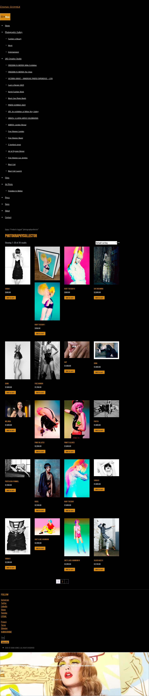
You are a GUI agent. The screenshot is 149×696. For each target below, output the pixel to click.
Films (7, 178)
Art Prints (9, 184)
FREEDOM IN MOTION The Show (20, 72)
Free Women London (16, 131)
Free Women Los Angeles (18, 158)
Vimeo (3, 609)
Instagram (5, 599)
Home (7, 26)
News (7, 204)
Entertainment (13, 52)
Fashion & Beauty (15, 39)
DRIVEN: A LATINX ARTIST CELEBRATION (23, 118)
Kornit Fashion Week (16, 92)
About (7, 211)
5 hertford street (14, 145)
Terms (3, 625)
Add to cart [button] (10, 298)
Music (10, 45)
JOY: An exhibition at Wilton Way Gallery (23, 112)
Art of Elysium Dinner (16, 151)
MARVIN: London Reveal (17, 125)
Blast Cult (12, 165)
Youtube (4, 612)
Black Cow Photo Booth (17, 98)
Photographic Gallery (14, 32)
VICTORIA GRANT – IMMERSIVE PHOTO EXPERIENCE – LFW (30, 79)
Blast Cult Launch (15, 171)
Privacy (4, 621)
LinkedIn (4, 606)
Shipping (4, 628)
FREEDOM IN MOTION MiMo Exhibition (22, 65)
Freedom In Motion (15, 191)
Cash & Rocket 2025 (16, 85)
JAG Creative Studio (13, 59)
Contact (8, 218)
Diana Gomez (10, 6)
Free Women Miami (15, 138)
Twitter (4, 603)
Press (7, 198)
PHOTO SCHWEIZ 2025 (17, 105)
